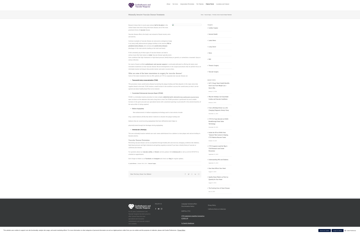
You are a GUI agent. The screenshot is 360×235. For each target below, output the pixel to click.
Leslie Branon (133, 163)
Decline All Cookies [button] (324, 230)
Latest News (212, 40)
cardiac (150, 152)
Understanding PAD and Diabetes (218, 159)
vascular (143, 30)
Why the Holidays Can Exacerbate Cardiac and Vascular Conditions (218, 98)
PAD (210, 59)
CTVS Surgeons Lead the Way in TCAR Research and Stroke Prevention (218, 148)
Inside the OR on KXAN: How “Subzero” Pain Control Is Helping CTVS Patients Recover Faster (218, 135)
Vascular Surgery (152, 163)
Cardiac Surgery (213, 28)
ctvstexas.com (176, 152)
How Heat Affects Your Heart (217, 168)
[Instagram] (161, 209)
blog (170, 158)
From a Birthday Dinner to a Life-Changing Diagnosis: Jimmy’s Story (219, 109)
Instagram (157, 158)
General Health (213, 34)
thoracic (157, 152)
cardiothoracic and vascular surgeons (156, 64)
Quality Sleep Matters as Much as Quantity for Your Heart (218, 178)
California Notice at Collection (217, 209)
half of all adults (159, 25)
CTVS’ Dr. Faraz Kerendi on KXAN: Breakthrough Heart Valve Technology (218, 121)
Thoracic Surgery (214, 65)
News (210, 53)
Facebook (148, 158)
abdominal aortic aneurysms (171, 97)
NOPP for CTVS (185, 211)
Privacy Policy (181, 230)
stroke (150, 55)
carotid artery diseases (160, 46)
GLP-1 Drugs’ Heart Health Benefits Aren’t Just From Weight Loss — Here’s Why (219, 85)
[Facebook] (155, 209)
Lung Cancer (212, 47)
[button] (350, 230)
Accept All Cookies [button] (337, 230)
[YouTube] (158, 209)
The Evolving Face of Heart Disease (219, 188)
